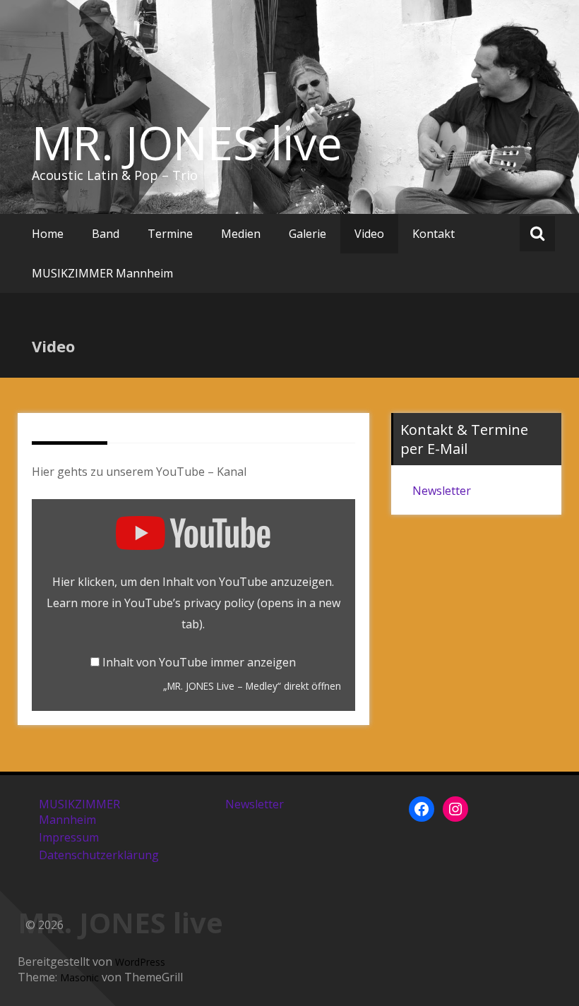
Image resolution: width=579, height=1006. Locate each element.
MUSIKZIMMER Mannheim (102, 273)
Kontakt (433, 233)
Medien (241, 233)
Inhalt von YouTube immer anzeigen (199, 662)
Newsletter (441, 490)
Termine (170, 233)
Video (369, 233)
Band (105, 233)
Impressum (69, 837)
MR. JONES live (187, 143)
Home (48, 233)
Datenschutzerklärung (99, 855)
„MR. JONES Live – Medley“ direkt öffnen (252, 686)
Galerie (307, 233)
